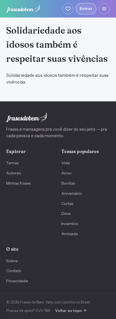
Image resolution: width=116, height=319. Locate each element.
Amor (66, 173)
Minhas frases (18, 183)
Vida (65, 162)
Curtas (67, 203)
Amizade (69, 233)
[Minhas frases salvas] (67, 8)
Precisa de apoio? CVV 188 (28, 310)
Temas (12, 162)
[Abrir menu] (104, 8)
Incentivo (69, 223)
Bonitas (68, 183)
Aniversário (71, 193)
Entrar (86, 8)
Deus (66, 213)
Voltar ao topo (70, 310)
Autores (13, 173)
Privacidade (17, 280)
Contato (13, 270)
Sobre (12, 260)
